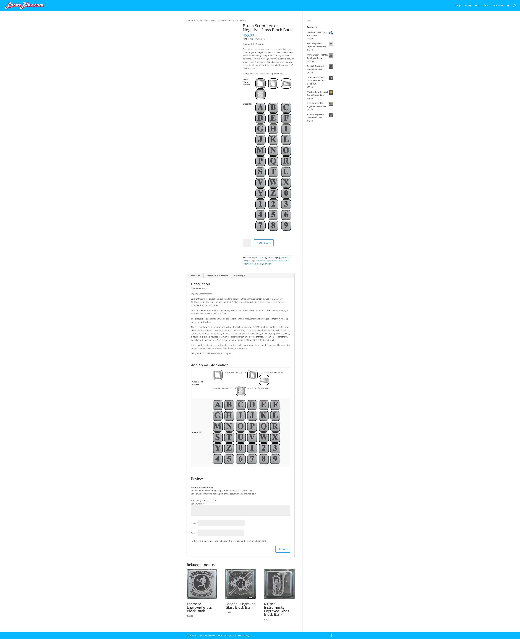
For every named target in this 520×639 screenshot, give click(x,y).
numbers (267, 263)
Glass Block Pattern (246, 82)
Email (194, 533)
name (259, 263)
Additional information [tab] (217, 275)
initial (286, 260)
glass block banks (275, 260)
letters (246, 263)
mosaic (253, 263)
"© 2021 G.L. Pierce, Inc (197, 635)
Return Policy (243, 635)
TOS (234, 635)
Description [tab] (195, 275)
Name (194, 523)
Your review (197, 503)
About (486, 5)
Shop (458, 5)
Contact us (498, 5)
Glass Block (261, 260)
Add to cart (264, 242)
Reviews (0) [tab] (239, 275)
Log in (309, 20)
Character (247, 104)
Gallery (467, 5)
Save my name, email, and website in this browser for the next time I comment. (230, 541)
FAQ (477, 5)
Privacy (228, 635)
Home (189, 20)
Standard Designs (200, 20)
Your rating (197, 500)
